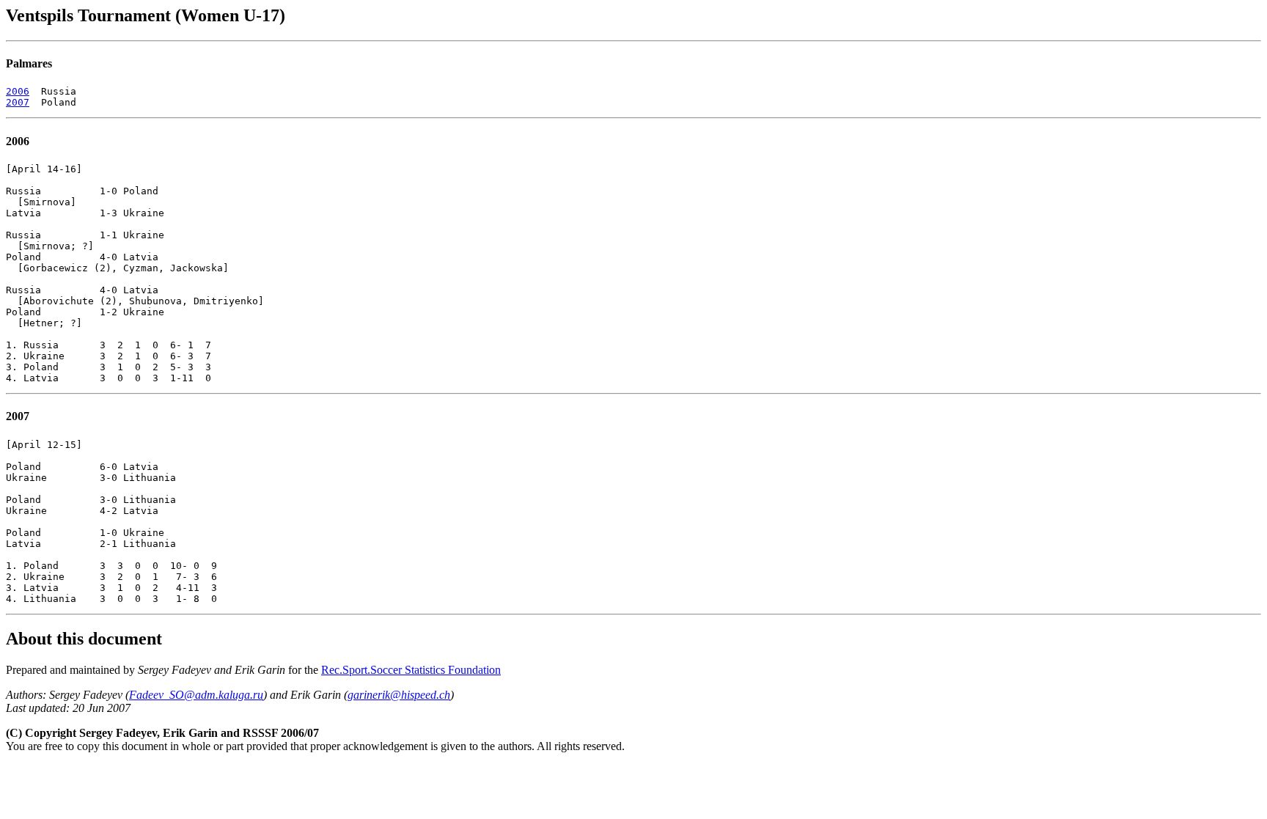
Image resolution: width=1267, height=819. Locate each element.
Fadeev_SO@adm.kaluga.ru (196, 694)
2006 (17, 91)
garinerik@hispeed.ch (399, 694)
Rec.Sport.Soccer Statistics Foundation (411, 670)
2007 (17, 102)
